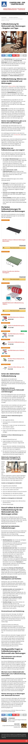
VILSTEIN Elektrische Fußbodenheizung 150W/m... (13, 303)
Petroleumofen (17, 134)
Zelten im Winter (12, 86)
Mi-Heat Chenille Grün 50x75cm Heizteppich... (10, 272)
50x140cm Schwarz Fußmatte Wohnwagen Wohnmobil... (13, 240)
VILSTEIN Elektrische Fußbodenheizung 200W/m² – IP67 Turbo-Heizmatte (16, 334)
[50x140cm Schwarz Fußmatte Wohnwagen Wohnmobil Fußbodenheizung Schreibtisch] (14, 229)
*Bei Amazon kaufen (14, 247)
